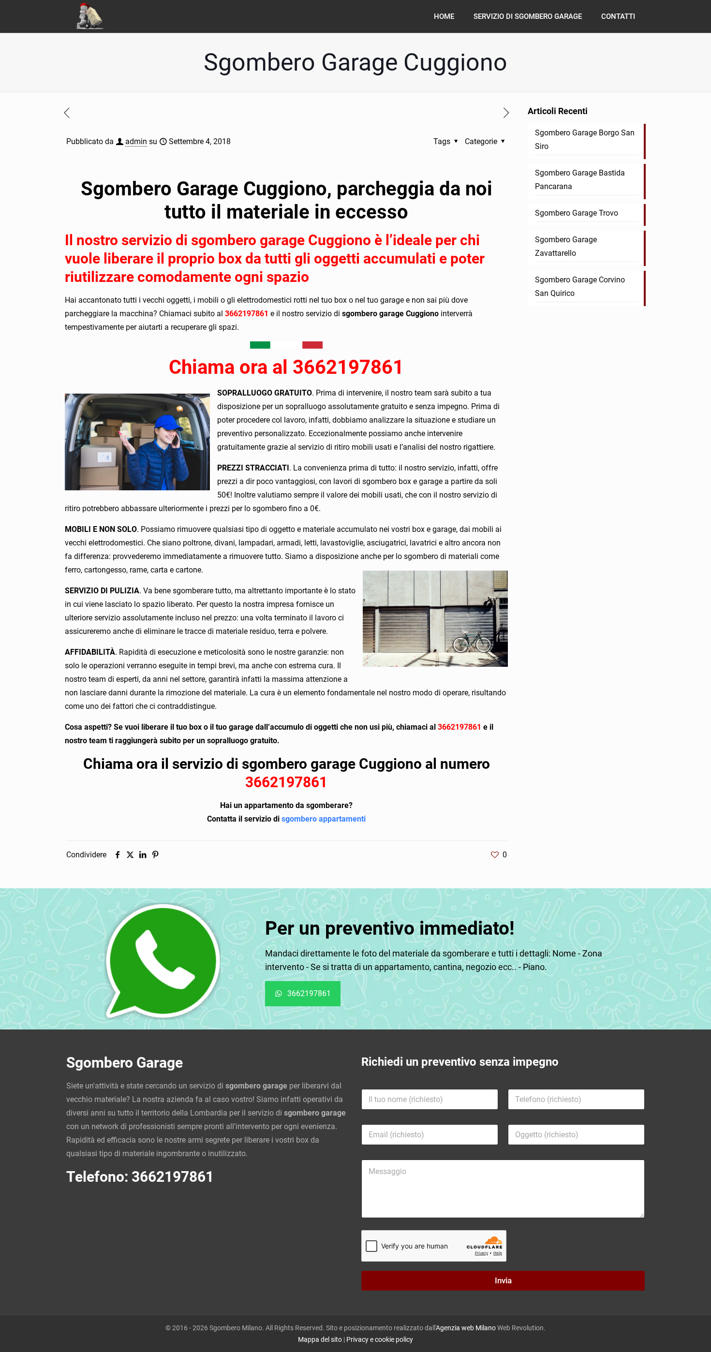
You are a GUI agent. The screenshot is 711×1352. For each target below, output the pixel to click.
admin (136, 141)
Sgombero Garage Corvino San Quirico (580, 286)
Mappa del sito (320, 1339)
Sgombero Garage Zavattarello (566, 246)
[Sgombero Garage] (90, 16)
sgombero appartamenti (323, 818)
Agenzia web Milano (466, 1328)
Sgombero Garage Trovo (576, 213)
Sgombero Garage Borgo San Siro (585, 139)
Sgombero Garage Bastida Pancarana (580, 179)
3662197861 (247, 313)
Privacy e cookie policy (379, 1339)
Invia (503, 1280)
